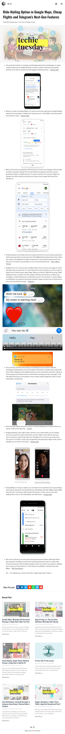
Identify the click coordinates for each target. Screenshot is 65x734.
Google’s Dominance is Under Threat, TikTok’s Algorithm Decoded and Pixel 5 (48, 703)
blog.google (54, 70)
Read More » (6, 634)
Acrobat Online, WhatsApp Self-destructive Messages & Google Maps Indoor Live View (16, 620)
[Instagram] (11, 4)
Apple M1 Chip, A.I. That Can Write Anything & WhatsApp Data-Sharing (46, 620)
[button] (56, 3)
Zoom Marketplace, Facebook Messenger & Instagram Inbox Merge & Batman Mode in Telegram (16, 704)
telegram (31, 281)
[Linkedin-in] (8, 4)
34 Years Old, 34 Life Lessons (44, 660)
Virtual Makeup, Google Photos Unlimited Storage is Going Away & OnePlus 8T (15, 661)
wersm (29, 429)
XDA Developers (17, 568)
